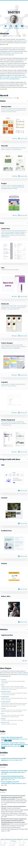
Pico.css (14, 841)
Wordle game (14, 147)
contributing (23, 674)
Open (15, 296)
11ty (24, 839)
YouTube (22, 28)
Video (6, 740)
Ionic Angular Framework (13, 232)
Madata (9, 53)
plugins (21, 673)
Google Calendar (5, 702)
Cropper (3, 708)
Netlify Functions (10, 233)
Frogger (19, 185)
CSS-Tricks (13, 422)
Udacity (15, 188)
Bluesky (6, 28)
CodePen (16, 28)
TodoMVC (13, 384)
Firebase (22, 232)
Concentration (9, 110)
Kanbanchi (5, 348)
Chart (2, 713)
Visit (26, 661)
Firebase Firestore (6, 691)
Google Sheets (5, 696)
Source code (23, 138)
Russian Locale (5, 722)
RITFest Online (13, 746)
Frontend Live (23, 739)
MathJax (3, 718)
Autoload (3, 679)
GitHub (11, 28)
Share (2, 685)
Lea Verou (24, 41)
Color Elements (15, 53)
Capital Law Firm (5, 236)
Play (16, 138)
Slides (9, 740)
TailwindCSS (17, 348)
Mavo (6, 51)
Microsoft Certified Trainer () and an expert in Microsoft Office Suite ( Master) (13, 78)
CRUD (23, 705)
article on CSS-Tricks (14, 309)
